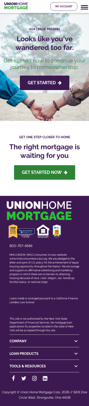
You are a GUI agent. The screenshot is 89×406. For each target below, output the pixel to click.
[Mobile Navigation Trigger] (84, 7)
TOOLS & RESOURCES (28, 366)
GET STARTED (43, 82)
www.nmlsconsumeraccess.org (28, 258)
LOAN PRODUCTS (24, 354)
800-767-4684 (21, 246)
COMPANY (18, 341)
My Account (63, 6)
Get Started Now (43, 172)
